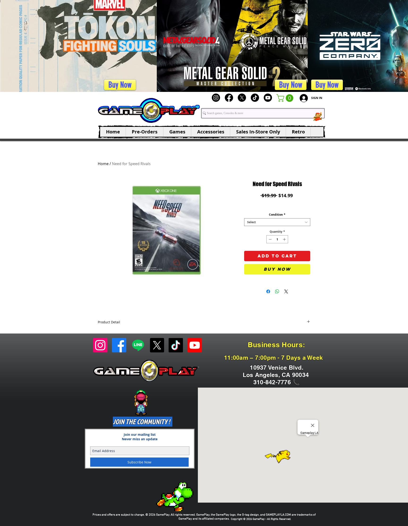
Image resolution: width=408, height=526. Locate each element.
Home (103, 163)
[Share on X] (286, 291)
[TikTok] (255, 98)
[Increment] (284, 239)
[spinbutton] (277, 239)
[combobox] (277, 222)
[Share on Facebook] (268, 291)
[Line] (138, 345)
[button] (285, 98)
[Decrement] (269, 239)
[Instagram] (216, 98)
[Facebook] (229, 98)
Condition (277, 214)
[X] (242, 98)
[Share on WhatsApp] (277, 291)
